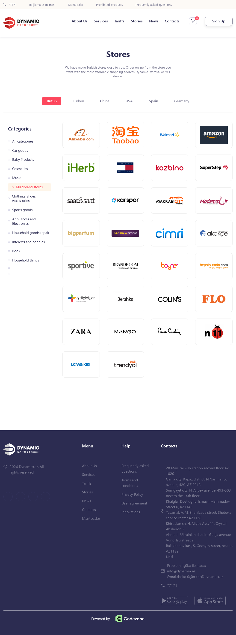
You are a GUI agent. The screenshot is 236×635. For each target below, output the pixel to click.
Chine (104, 100)
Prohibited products (109, 4)
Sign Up (218, 20)
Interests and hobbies (28, 242)
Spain (153, 100)
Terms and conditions (129, 482)
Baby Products (23, 159)
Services (101, 21)
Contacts (172, 21)
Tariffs (119, 21)
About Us (79, 21)
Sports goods (22, 210)
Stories (137, 21)
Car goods (20, 150)
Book (16, 251)
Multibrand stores (29, 187)
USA (129, 100)
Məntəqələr (75, 4)
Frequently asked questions (154, 4)
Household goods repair (30, 233)
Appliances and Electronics (24, 221)
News (153, 21)
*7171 (12, 4)
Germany (181, 100)
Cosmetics (20, 169)
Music (16, 178)
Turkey (78, 100)
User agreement (134, 503)
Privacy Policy (132, 494)
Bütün (52, 100)
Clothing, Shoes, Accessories (24, 198)
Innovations (130, 511)
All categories (22, 141)
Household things (25, 260)
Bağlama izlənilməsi (42, 4)
